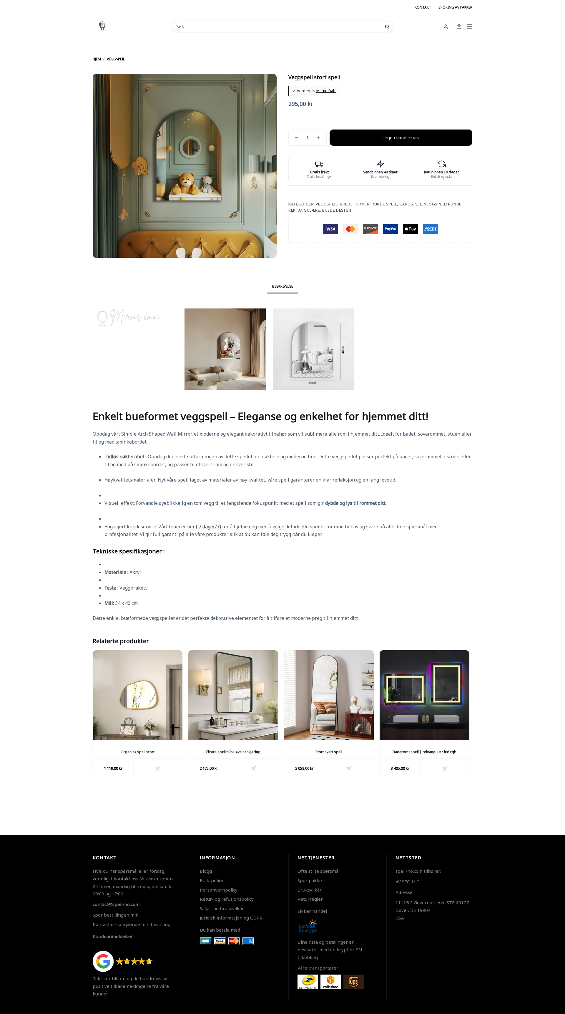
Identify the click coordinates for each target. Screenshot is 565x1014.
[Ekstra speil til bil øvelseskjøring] (233, 695)
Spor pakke (310, 880)
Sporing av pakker (455, 7)
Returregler (310, 899)
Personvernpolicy (218, 890)
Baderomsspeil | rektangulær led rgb (424, 751)
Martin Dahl (326, 90)
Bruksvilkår (310, 890)
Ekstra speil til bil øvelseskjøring (233, 751)
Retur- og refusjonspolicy (227, 899)
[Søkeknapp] (387, 27)
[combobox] (278, 26)
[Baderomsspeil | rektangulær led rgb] (424, 695)
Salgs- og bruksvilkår (222, 908)
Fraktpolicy (211, 880)
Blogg (206, 871)
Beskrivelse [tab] (282, 286)
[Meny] (469, 26)
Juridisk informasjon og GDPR (231, 918)
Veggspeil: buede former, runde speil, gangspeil (369, 204)
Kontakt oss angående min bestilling (131, 924)
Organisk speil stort (137, 751)
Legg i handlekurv (401, 137)
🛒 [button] (158, 768)
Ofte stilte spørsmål (319, 871)
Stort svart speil (328, 751)
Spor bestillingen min (116, 915)
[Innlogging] (445, 26)
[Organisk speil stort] (137, 695)
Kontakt (423, 7)
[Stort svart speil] (329, 695)
